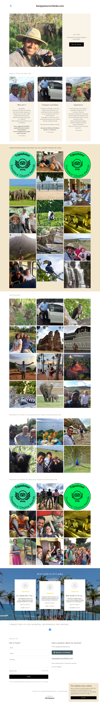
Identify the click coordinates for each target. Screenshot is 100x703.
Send (29, 676)
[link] (10, 5)
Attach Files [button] (13, 671)
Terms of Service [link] (41, 681)
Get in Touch (76, 44)
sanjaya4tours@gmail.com (62, 646)
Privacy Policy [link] (33, 681)
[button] (22, 136)
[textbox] (28, 648)
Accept (83, 697)
